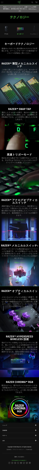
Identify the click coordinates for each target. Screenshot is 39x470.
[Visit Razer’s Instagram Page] (12, 463)
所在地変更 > (21, 456)
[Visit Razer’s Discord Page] (29, 463)
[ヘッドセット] (34, 28)
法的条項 (9, 449)
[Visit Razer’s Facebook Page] (9, 463)
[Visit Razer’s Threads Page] (15, 463)
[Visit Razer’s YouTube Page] (21, 463)
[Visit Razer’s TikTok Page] (24, 463)
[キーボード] (20, 28)
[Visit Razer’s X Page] (18, 463)
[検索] (32, 2)
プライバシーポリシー (18, 449)
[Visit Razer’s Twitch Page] (27, 463)
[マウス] (6, 28)
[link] (19, 2)
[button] (2, 2)
